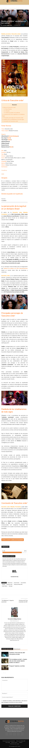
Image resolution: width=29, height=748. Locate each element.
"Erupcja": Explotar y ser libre (17, 666)
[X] (6, 29)
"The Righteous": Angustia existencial (7, 601)
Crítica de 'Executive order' (9, 107)
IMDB (2, 174)
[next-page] (4, 673)
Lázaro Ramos (4, 586)
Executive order (9, 584)
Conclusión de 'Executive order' (10, 121)
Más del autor (17, 649)
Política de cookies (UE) (20, 741)
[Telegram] (12, 29)
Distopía (3, 584)
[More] (19, 29)
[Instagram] (14, 642)
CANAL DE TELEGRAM (17, 539)
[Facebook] (2, 29)
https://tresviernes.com (14, 620)
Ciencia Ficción (16, 582)
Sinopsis (6, 110)
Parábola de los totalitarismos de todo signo (13, 119)
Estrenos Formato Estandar (14, 8)
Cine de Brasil (23, 582)
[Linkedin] (9, 29)
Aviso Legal (8, 742)
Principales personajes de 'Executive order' (13, 117)
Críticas (5, 8)
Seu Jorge (10, 586)
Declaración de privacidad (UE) (9, 741)
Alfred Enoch (10, 582)
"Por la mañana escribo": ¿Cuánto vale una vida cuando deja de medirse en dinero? (18, 661)
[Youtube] (22, 734)
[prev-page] (2, 673)
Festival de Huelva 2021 (18, 584)
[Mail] (17, 642)
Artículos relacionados (7, 649)
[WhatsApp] (15, 29)
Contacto (20, 742)
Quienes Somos (14, 742)
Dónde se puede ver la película (12, 112)
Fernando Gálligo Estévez (7, 25)
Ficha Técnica (8, 109)
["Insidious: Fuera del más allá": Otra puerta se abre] (4, 654)
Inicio (2, 8)
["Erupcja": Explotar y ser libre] (4, 667)
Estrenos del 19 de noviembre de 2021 (23, 601)
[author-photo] (14, 617)
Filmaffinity (4, 170)
